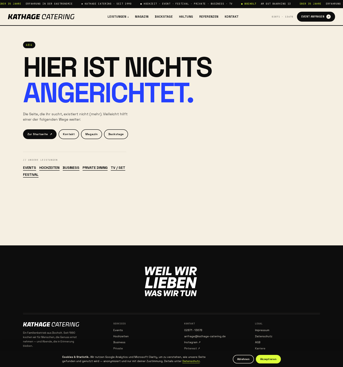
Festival (31, 174)
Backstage (164, 16)
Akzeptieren (268, 359)
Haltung (186, 16)
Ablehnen (243, 359)
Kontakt (232, 16)
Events (29, 167)
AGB (257, 342)
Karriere (260, 348)
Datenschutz (263, 336)
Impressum (262, 330)
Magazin (141, 16)
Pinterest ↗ (192, 348)
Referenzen (208, 16)
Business (71, 167)
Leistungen (118, 16)
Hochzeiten (49, 167)
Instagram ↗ (192, 342)
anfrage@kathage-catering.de (205, 336)
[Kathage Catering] (41, 16)
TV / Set (118, 167)
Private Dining (95, 167)
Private (118, 348)
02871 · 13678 (282, 16)
